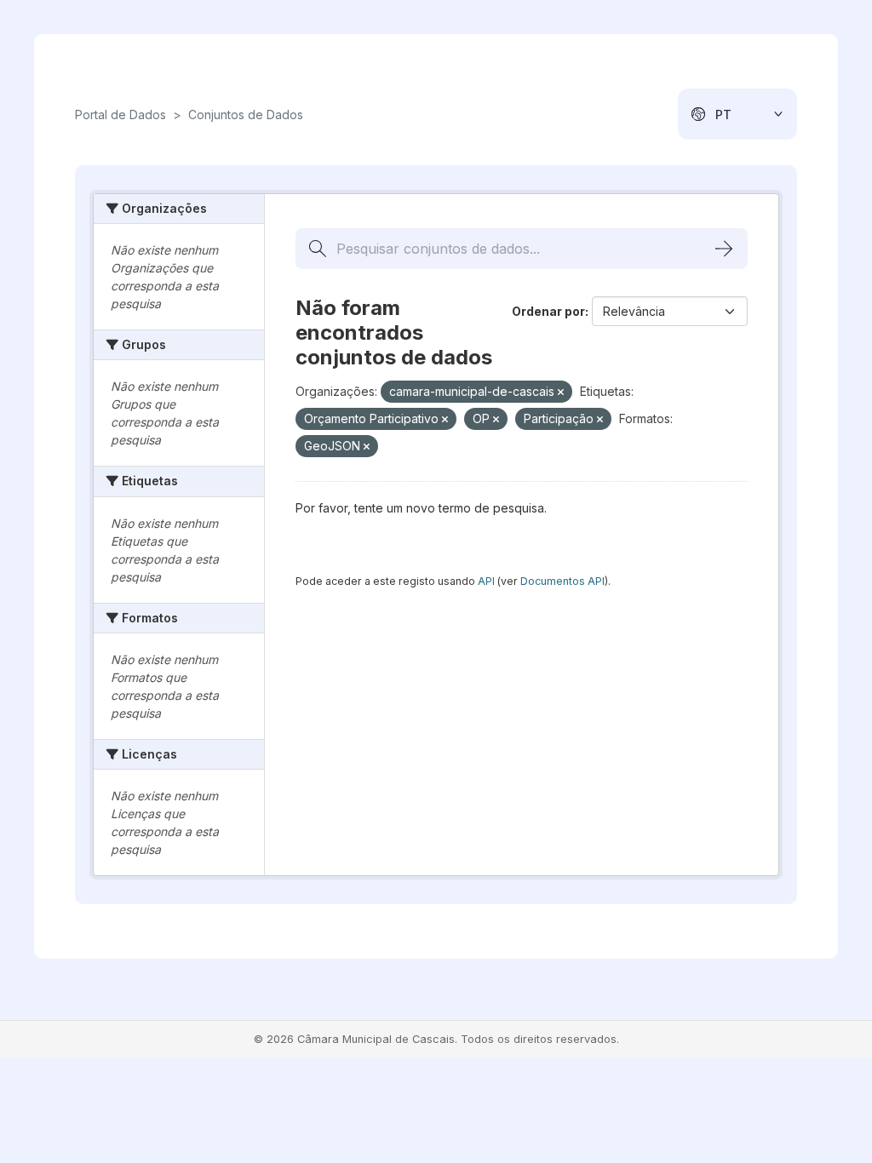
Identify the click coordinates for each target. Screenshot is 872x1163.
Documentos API (562, 581)
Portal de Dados (120, 114)
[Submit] (724, 248)
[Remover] (561, 392)
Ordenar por (548, 311)
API (486, 581)
